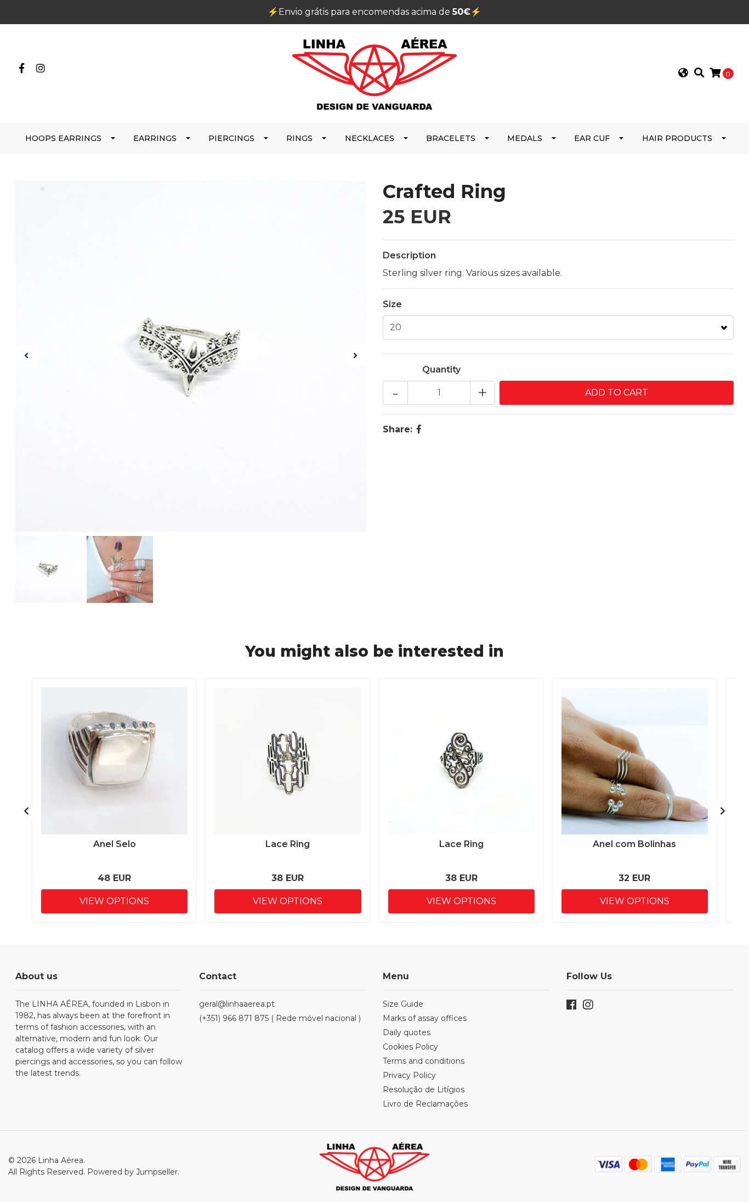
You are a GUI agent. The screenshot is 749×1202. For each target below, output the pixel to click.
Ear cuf (592, 138)
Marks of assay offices (425, 1018)
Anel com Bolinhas (634, 844)
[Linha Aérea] (374, 72)
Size (392, 304)
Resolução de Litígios (423, 1089)
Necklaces (369, 138)
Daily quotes (406, 1032)
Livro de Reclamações (425, 1104)
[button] (683, 73)
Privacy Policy (409, 1075)
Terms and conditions (423, 1061)
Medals (524, 138)
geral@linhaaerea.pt (237, 1004)
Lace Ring (287, 844)
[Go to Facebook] (21, 69)
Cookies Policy (410, 1047)
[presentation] (26, 356)
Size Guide (403, 1004)
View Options (114, 901)
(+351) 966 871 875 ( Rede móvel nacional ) (280, 1018)
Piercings (231, 138)
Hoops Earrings (63, 138)
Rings (299, 138)
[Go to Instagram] (41, 69)
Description (409, 255)
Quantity (441, 369)
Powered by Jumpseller (132, 1172)
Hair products (677, 138)
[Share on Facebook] (419, 429)
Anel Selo (114, 844)
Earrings (155, 138)
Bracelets (450, 138)
